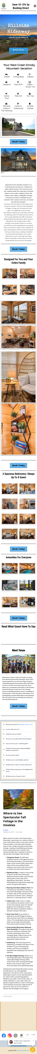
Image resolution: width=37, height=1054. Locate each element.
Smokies (5, 830)
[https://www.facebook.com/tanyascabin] (4, 1036)
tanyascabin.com (26, 724)
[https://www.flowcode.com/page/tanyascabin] (16, 1036)
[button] (35, 6)
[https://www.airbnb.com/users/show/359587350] (33, 1035)
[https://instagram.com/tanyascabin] (10, 1036)
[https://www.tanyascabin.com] (3, 6)
